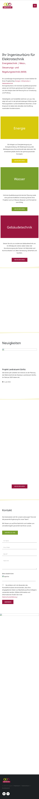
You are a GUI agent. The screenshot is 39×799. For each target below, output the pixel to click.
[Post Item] (19, 357)
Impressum (17, 785)
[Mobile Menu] (35, 6)
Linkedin (4, 793)
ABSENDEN (7, 602)
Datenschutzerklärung (9, 597)
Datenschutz (25, 785)
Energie (17, 81)
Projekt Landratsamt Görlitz (14, 369)
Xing (8, 793)
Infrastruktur (25, 81)
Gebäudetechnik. (7, 83)
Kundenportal (6, 788)
